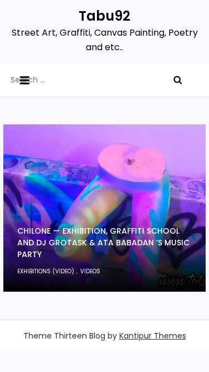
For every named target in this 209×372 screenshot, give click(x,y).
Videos (90, 271)
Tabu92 (104, 16)
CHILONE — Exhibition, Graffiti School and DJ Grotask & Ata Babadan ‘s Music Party (103, 242)
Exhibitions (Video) (45, 271)
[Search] (177, 79)
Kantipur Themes (152, 335)
